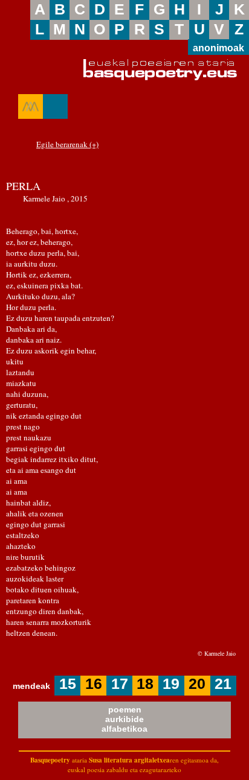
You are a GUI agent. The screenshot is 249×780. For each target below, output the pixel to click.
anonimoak (218, 47)
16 (93, 684)
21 (223, 684)
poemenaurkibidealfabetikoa (124, 719)
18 (145, 684)
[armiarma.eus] (30, 106)
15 (67, 684)
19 (171, 684)
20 (197, 684)
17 (119, 684)
